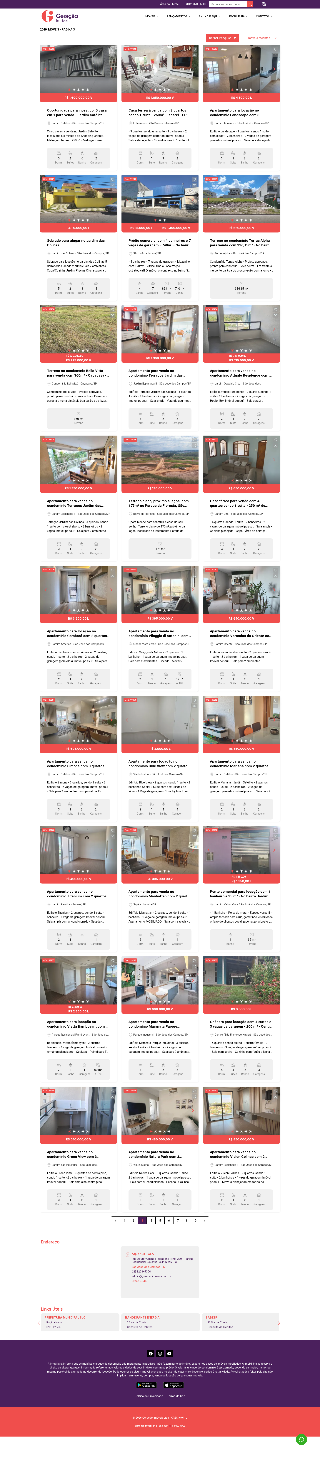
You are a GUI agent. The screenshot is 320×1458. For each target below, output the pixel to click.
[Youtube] (169, 1353)
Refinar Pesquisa (220, 38)
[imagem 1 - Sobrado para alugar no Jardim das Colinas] (78, 199)
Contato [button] (263, 16)
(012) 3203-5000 (196, 4)
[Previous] (46, 69)
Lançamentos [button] (177, 16)
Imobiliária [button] (237, 16)
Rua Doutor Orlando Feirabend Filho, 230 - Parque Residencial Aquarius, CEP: (163, 1260)
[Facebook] (150, 1353)
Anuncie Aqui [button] (208, 16)
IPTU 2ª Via (53, 1327)
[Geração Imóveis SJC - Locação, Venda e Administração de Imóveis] (58, 16)
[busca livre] (250, 4)
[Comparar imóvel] (112, 55)
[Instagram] (160, 1353)
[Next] (111, 69)
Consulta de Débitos (140, 1327)
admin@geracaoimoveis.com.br (151, 1276)
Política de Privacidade (149, 1396)
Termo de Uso (176, 1396)
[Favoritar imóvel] (112, 49)
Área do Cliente (169, 4)
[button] (264, 4)
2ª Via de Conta (217, 1322)
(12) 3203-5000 (141, 1271)
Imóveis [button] (150, 16)
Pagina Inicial (54, 1322)
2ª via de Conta (136, 1322)
